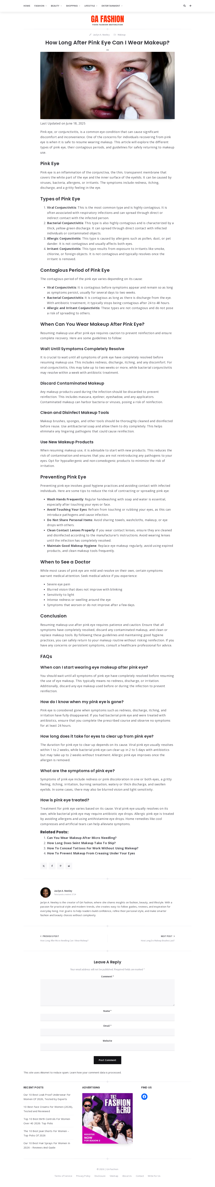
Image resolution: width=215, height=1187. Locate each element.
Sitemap (114, 1175)
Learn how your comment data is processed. (95, 1072)
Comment (107, 976)
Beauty (55, 5)
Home (27, 5)
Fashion (39, 5)
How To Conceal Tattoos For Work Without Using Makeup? (93, 848)
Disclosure (100, 1175)
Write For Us (154, 1175)
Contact (140, 1175)
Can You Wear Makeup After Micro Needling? (82, 838)
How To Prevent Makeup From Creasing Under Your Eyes (91, 853)
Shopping (72, 5)
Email (107, 1025)
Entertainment (111, 5)
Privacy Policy (83, 1175)
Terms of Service (63, 1175)
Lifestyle (89, 5)
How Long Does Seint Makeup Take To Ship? (81, 843)
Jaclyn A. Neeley (63, 890)
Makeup (122, 34)
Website (107, 1040)
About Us (127, 1175)
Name (107, 1011)
